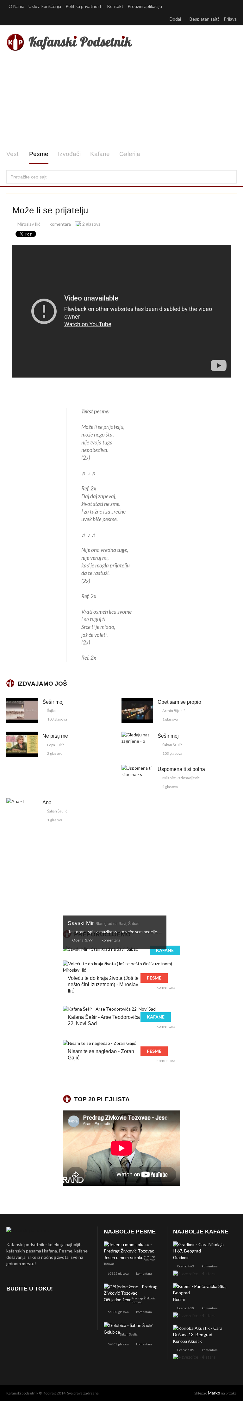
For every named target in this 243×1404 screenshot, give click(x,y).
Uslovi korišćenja (44, 6)
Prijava (230, 19)
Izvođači (69, 154)
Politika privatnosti (84, 6)
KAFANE (165, 950)
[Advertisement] (121, 100)
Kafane (100, 154)
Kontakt (115, 6)
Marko (214, 1392)
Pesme (38, 154)
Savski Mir (103, 923)
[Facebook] (12, 1306)
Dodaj (176, 19)
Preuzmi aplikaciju (145, 6)
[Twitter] (29, 1306)
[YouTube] (46, 1306)
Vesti (13, 154)
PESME (154, 977)
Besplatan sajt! (204, 19)
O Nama (16, 6)
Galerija (129, 154)
